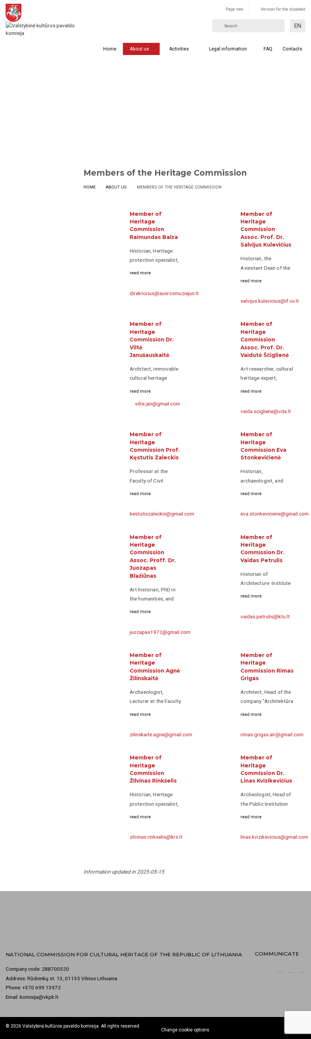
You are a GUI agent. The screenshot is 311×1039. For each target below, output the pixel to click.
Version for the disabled (283, 9)
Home (109, 49)
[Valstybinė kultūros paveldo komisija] (45, 20)
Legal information (228, 49)
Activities (179, 49)
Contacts (292, 49)
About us (139, 49)
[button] (297, 25)
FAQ (268, 49)
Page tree (234, 9)
